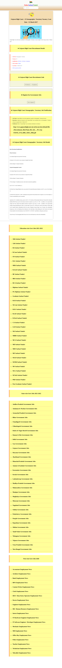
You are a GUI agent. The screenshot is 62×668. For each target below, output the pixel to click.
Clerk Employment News (20, 591)
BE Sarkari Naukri (18, 274)
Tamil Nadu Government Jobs (22, 531)
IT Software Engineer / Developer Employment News (29, 622)
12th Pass (23, 61)
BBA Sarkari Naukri (19, 278)
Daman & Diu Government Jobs (23, 435)
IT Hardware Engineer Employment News (26, 618)
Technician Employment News (22, 648)
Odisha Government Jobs (20, 509)
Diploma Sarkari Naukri (20, 287)
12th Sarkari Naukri (19, 243)
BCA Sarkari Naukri (19, 283)
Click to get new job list (17, 67)
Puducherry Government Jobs (22, 514)
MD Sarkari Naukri (19, 344)
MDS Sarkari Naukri (19, 349)
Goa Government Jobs (20, 444)
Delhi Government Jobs (20, 439)
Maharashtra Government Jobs (22, 488)
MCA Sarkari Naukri (19, 340)
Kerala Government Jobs (20, 474)
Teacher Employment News (21, 644)
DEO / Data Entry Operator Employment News (27, 596)
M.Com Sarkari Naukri (20, 305)
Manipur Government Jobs (21, 492)
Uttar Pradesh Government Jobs (23, 545)
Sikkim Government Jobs (21, 527)
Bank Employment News (20, 578)
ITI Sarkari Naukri (19, 256)
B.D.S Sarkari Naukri (19, 309)
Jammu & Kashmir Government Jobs (24, 466)
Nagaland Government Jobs (21, 505)
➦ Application (34, 84)
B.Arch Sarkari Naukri (20, 270)
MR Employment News (20, 631)
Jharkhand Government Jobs (22, 457)
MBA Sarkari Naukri (19, 265)
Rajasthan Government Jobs (21, 523)
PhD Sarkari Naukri (19, 379)
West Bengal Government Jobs (22, 549)
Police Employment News (20, 640)
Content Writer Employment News (23, 587)
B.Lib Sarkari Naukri (19, 314)
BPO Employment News (20, 582)
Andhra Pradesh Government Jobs (23, 404)
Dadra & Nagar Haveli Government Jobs (25, 430)
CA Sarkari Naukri (19, 322)
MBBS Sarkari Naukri (20, 336)
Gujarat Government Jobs (21, 448)
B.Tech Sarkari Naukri (20, 318)
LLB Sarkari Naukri (19, 327)
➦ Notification (27, 84)
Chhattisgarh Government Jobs (22, 426)
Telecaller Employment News (22, 653)
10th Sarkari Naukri (19, 239)
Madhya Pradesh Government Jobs (24, 483)
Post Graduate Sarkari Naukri (22, 384)
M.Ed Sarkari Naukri (19, 357)
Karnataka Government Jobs (22, 470)
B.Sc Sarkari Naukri (19, 261)
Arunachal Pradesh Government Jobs (24, 413)
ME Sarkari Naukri (19, 353)
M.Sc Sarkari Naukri (19, 371)
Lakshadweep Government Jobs (23, 479)
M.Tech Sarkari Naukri (20, 375)
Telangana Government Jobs (21, 536)
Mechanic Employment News (22, 626)
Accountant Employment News (22, 569)
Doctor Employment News (21, 600)
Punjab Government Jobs (21, 518)
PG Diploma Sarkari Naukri (21, 292)
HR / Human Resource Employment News (26, 609)
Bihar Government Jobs (20, 417)
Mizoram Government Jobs (21, 501)
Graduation (28, 61)
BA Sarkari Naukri (18, 248)
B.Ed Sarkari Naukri (19, 300)
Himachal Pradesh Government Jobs (24, 461)
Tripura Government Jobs (21, 540)
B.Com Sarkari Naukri (20, 252)
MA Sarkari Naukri (19, 331)
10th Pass (19, 61)
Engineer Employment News (21, 604)
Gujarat (19, 63)
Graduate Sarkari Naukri (21, 296)
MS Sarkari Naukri (19, 366)
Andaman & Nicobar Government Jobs (25, 408)
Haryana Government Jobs (21, 452)
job (35, 39)
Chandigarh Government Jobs (22, 422)
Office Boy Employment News (22, 635)
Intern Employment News (21, 613)
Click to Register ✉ (31, 102)
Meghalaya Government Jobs (22, 496)
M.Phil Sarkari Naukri (20, 362)
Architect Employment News (21, 574)
